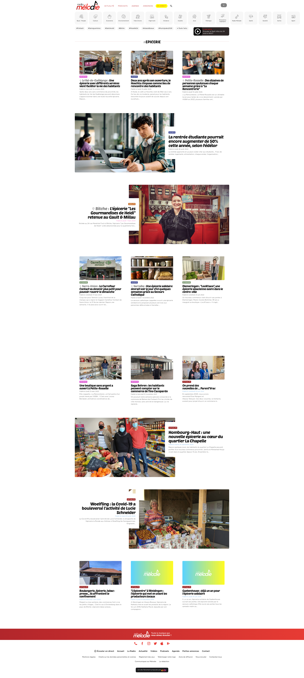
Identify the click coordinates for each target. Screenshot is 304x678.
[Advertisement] (152, 331)
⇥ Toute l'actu (182, 28)
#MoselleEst (133, 28)
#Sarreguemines (94, 28)
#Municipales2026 (165, 28)
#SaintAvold (109, 28)
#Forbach (80, 28)
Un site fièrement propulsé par (149, 670)
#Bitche (122, 28)
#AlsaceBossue (148, 28)
